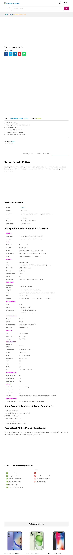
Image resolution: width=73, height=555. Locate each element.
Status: (34, 118)
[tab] (28, 154)
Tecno (10, 50)
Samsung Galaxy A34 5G (11, 553)
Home (6, 14)
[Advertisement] (36, 33)
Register (66, 4)
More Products (43, 153)
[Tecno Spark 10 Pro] (6, 54)
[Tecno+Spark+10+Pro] (10, 54)
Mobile (13, 141)
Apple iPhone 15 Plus (32, 553)
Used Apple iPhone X (54, 553)
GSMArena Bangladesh (19, 118)
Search (66, 8)
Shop (11, 14)
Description (28, 153)
